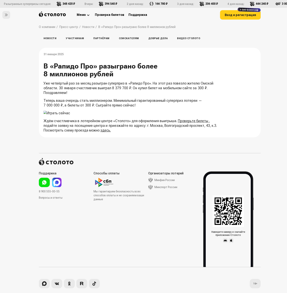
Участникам (75, 38)
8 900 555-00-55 (49, 191)
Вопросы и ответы (50, 197)
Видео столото (188, 38)
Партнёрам (101, 38)
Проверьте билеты (193, 121)
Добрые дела (158, 38)
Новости (50, 38)
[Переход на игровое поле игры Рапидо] (130, 113)
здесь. (105, 130)
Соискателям (129, 38)
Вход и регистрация (241, 13)
